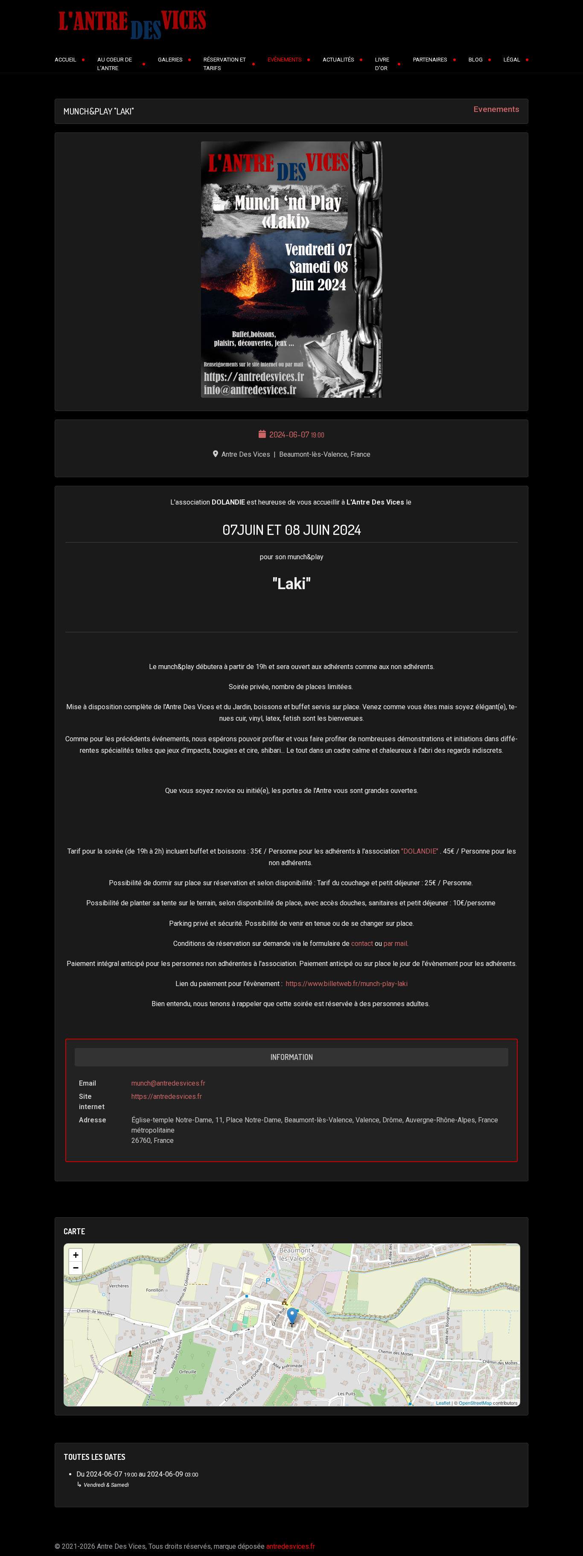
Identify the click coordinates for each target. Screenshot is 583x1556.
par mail (395, 943)
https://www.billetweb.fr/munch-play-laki (347, 984)
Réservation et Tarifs (225, 63)
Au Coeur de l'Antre (114, 63)
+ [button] (76, 1255)
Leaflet (443, 1402)
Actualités (338, 59)
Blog (476, 59)
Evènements (285, 59)
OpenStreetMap (475, 1402)
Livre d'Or (382, 63)
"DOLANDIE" (419, 851)
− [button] (76, 1267)
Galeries (170, 59)
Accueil (65, 59)
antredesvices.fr (290, 1546)
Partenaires (430, 59)
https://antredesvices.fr (166, 1096)
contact (362, 943)
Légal (512, 59)
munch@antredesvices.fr (168, 1083)
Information (292, 1057)
